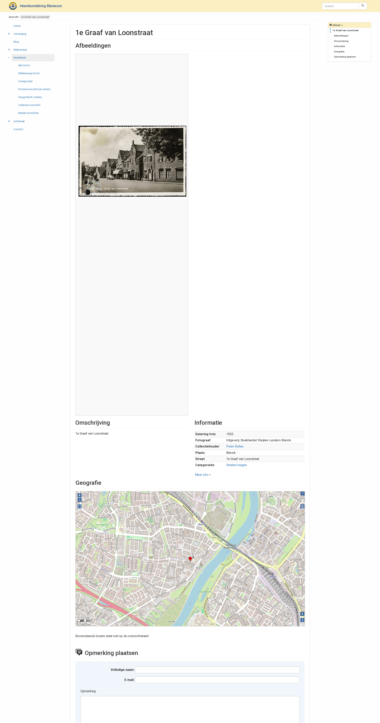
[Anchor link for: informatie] (225, 422)
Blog (16, 41)
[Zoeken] (363, 6)
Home (17, 25)
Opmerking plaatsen (345, 56)
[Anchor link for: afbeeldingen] (114, 45)
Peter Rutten (235, 446)
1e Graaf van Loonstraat (345, 30)
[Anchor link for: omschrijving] (113, 422)
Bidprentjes (20, 49)
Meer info (201, 475)
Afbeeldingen (341, 35)
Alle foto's (24, 65)
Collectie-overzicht (29, 105)
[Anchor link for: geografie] (104, 482)
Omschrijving (341, 41)
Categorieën (25, 81)
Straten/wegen (236, 465)
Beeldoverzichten (28, 112)
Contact (18, 129)
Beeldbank (20, 57)
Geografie (339, 51)
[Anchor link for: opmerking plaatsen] (142, 652)
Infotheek (19, 121)
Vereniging (20, 33)
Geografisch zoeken (30, 97)
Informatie (339, 46)
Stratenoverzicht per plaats (34, 89)
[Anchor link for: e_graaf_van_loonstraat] (156, 32)
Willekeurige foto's (29, 73)
